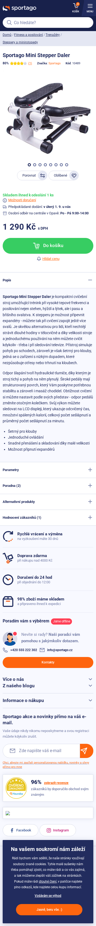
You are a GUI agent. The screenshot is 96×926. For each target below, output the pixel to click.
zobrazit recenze (56, 783)
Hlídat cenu (50, 259)
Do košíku (52, 245)
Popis (7, 280)
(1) (30, 63)
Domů (7, 35)
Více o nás (13, 679)
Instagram (60, 830)
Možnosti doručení (22, 200)
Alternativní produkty (19, 502)
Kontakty (48, 662)
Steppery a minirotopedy (20, 42)
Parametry (11, 470)
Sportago (55, 63)
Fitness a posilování (28, 35)
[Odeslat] (86, 751)
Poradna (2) (12, 486)
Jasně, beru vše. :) (49, 910)
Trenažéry (53, 35)
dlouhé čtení (48, 881)
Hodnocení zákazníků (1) (22, 518)
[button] (29, 164)
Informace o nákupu (23, 700)
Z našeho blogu (19, 685)
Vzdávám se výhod (48, 896)
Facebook (23, 830)
